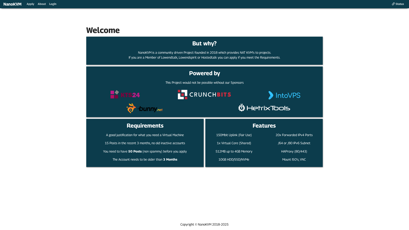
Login (52, 4)
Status (399, 4)
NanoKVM (12, 4)
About (42, 4)
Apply (30, 4)
